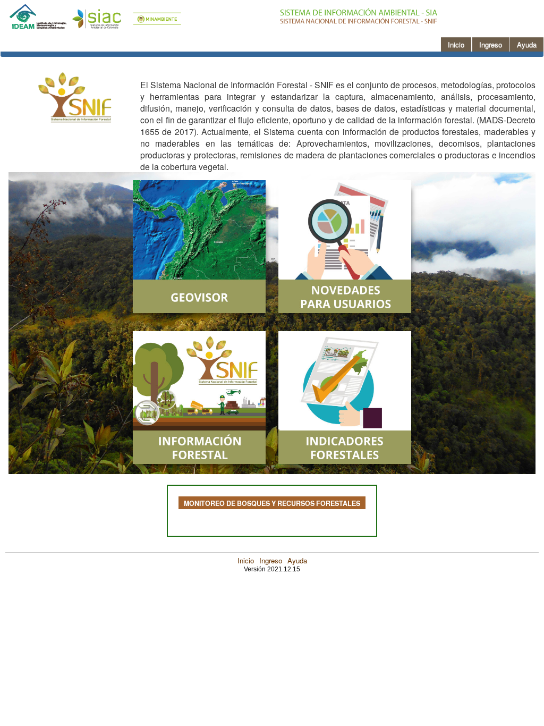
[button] (456, 44)
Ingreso (270, 560)
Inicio (245, 560)
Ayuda (297, 560)
